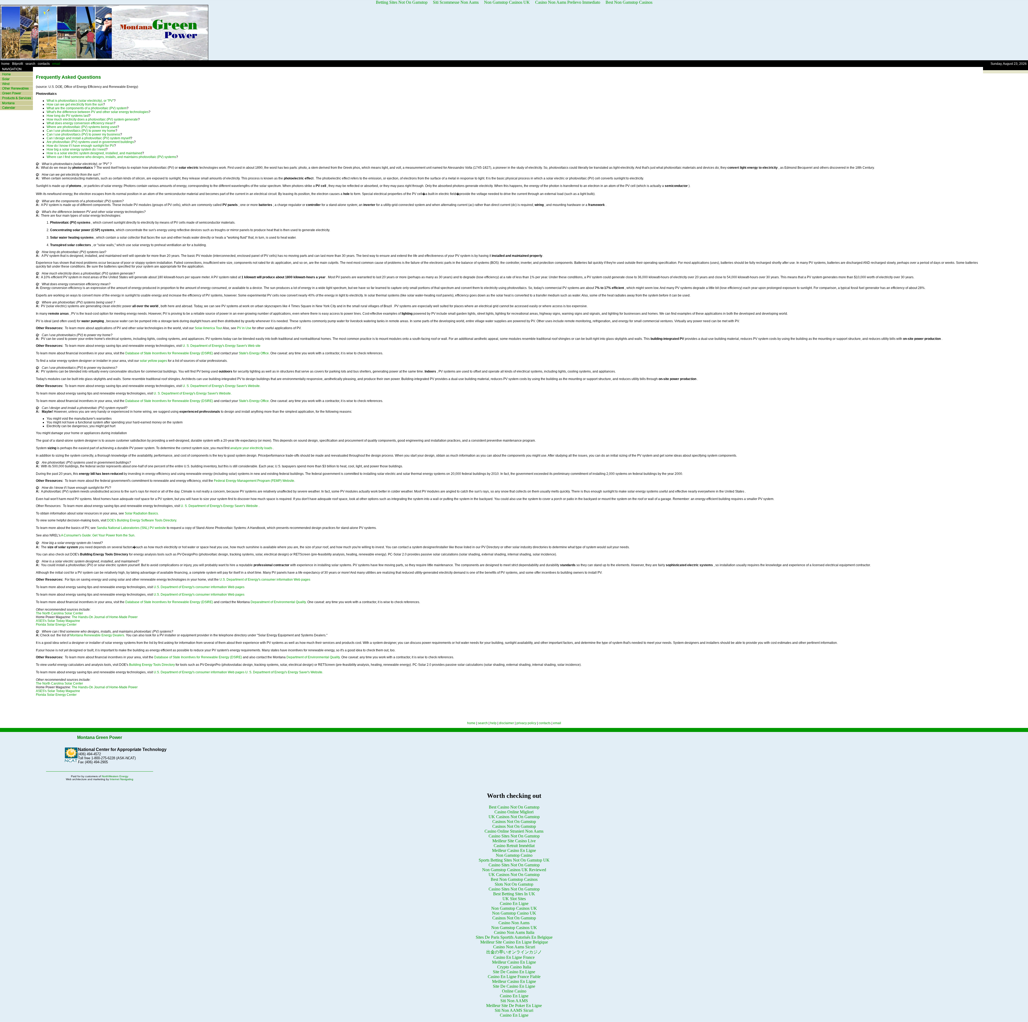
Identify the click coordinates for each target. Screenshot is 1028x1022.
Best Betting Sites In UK (514, 894)
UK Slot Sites (514, 898)
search (30, 64)
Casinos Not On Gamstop (514, 821)
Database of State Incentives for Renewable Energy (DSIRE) (169, 353)
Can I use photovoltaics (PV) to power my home (81, 131)
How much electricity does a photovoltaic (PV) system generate (92, 119)
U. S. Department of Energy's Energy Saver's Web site (221, 346)
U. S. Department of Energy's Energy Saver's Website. (221, 386)
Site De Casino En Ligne (514, 972)
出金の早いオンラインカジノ (514, 952)
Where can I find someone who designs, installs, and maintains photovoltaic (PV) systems (111, 157)
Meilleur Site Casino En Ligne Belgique (514, 942)
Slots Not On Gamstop (514, 884)
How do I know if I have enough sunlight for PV (80, 146)
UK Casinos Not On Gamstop (514, 816)
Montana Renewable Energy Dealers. (97, 635)
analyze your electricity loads (251, 448)
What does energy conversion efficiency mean (80, 123)
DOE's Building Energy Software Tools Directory (141, 520)
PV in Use (244, 328)
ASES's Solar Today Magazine (58, 621)
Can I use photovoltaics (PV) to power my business (83, 134)
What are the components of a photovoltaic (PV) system (87, 108)
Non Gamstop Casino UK (514, 913)
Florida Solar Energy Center (56, 624)
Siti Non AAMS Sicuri (514, 1010)
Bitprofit (17, 64)
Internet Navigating (121, 779)
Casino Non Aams (514, 922)
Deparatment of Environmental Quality (278, 602)
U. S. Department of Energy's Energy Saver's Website (220, 506)
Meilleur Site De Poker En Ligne (514, 1005)
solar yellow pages (154, 361)
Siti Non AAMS (514, 1000)
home (5, 64)
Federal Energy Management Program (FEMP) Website (254, 481)
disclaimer (506, 723)
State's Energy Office (254, 353)
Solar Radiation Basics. (142, 513)
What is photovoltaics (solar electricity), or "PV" (80, 101)
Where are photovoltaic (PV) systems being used (82, 127)
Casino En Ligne (514, 903)
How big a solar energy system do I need (76, 149)
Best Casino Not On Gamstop (514, 807)
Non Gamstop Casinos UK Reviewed (514, 869)
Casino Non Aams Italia (514, 932)
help (493, 723)
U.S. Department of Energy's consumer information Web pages (265, 579)
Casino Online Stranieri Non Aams (514, 831)
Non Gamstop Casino (514, 855)
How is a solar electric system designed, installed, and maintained (94, 153)
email (56, 64)
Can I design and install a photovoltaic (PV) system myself (88, 138)
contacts (44, 64)
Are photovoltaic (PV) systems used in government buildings (90, 142)
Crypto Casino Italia (514, 967)
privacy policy (526, 723)
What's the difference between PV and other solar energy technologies (98, 112)
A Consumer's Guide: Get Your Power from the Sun (97, 535)
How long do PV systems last (68, 116)
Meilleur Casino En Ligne (514, 850)
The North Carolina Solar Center (59, 613)
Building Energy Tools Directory (152, 665)
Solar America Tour (209, 328)
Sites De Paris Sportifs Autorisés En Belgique (514, 937)
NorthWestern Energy (115, 776)
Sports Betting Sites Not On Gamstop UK (514, 860)
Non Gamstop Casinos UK (514, 908)
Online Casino (514, 991)
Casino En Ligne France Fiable (514, 976)
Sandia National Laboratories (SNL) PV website (132, 528)
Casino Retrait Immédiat (514, 845)
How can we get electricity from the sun (75, 104)
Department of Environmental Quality (313, 657)
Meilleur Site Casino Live (514, 841)
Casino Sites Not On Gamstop (514, 836)
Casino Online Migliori (514, 812)
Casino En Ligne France (514, 957)
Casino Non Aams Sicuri (514, 947)
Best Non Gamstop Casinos (514, 879)
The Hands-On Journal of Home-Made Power (105, 617)
